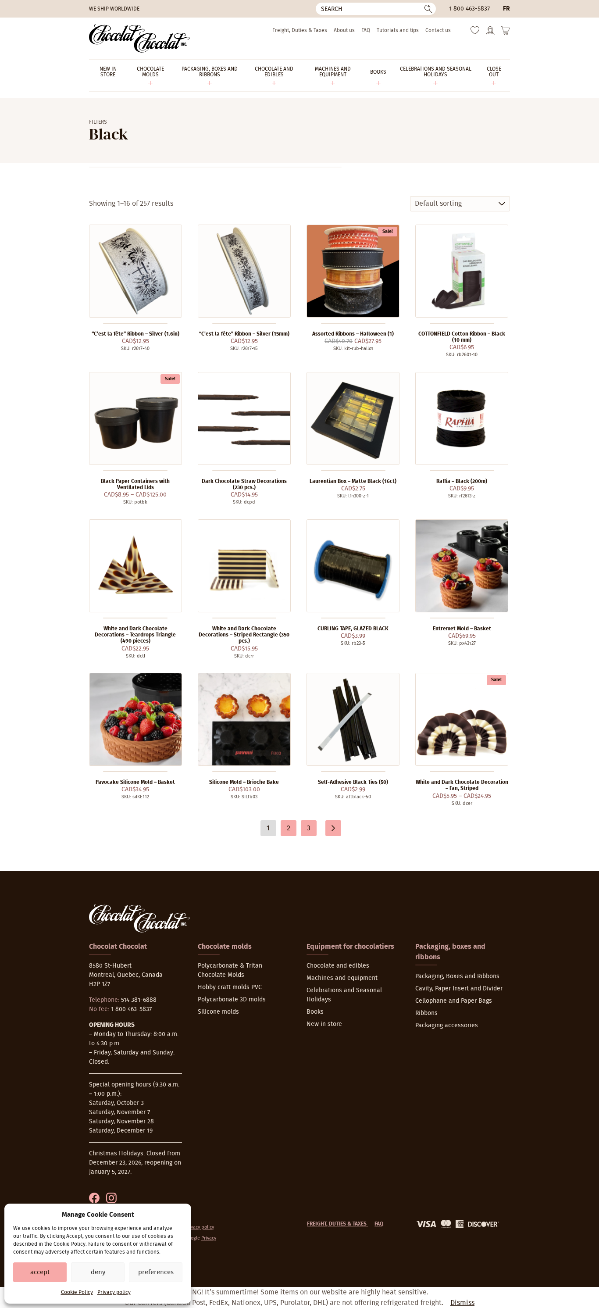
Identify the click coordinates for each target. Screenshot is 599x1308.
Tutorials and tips (398, 30)
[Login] (490, 33)
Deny (98, 1272)
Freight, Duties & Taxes (299, 30)
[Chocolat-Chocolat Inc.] (139, 38)
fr (506, 9)
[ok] (428, 9)
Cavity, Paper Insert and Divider (459, 989)
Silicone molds (218, 1012)
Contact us (438, 30)
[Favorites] (475, 32)
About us (344, 30)
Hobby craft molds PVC (230, 987)
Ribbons (426, 1013)
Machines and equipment (342, 978)
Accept (40, 1272)
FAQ (365, 30)
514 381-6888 (139, 1000)
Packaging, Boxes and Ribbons (457, 976)
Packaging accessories (446, 1025)
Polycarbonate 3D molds (232, 1000)
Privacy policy (114, 1292)
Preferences (156, 1272)
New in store (324, 1024)
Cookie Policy (77, 1292)
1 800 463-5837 (469, 9)
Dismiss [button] (462, 1302)
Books (315, 1012)
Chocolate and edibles (338, 966)
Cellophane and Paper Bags (453, 1001)
